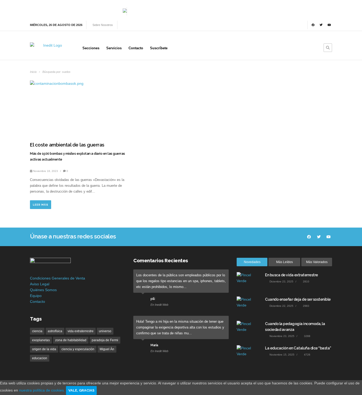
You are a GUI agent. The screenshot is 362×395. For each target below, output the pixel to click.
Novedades (252, 262)
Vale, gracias (81, 390)
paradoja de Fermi (105, 340)
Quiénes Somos (43, 290)
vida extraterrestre (81, 331)
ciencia (37, 331)
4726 (306, 354)
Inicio (33, 71)
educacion (39, 358)
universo (105, 331)
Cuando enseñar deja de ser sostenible (298, 299)
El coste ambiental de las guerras (67, 145)
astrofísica (55, 331)
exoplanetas (41, 340)
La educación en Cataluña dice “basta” (298, 348)
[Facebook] (313, 25)
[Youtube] (329, 25)
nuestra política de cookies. (42, 390)
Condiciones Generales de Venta (57, 278)
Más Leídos (284, 262)
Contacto (37, 301)
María (154, 345)
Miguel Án (107, 349)
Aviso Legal (39, 284)
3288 (306, 336)
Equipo (36, 296)
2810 (305, 281)
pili (153, 299)
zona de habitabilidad (70, 340)
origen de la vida (44, 349)
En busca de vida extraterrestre (291, 275)
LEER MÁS (40, 204)
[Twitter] (321, 25)
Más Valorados (317, 262)
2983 (305, 305)
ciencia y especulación (77, 349)
